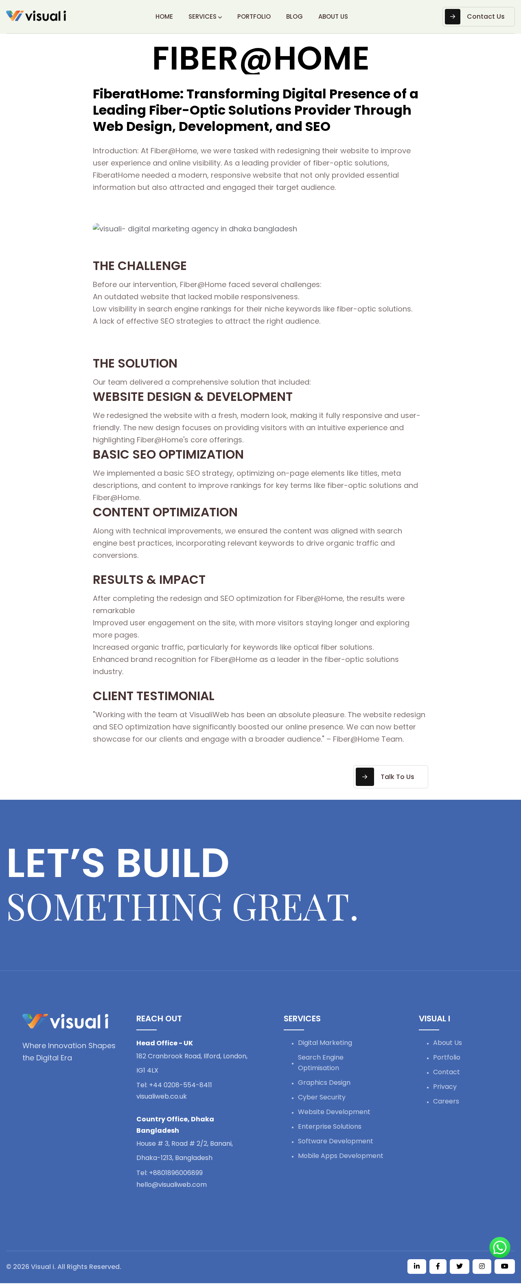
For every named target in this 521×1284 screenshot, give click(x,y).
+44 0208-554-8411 (174, 1085)
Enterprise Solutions (329, 1126)
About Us (447, 1042)
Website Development (334, 1111)
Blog (294, 16)
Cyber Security (322, 1097)
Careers (446, 1101)
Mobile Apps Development (340, 1155)
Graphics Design (324, 1082)
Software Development (335, 1141)
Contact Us (486, 16)
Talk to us (397, 776)
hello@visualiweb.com (171, 1184)
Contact (446, 1072)
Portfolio (254, 16)
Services (202, 16)
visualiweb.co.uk (161, 1096)
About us (333, 16)
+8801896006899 (169, 1172)
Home (164, 16)
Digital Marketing (325, 1042)
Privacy (445, 1086)
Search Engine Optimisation (321, 1063)
